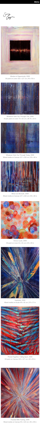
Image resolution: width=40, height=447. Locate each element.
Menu (36, 2)
